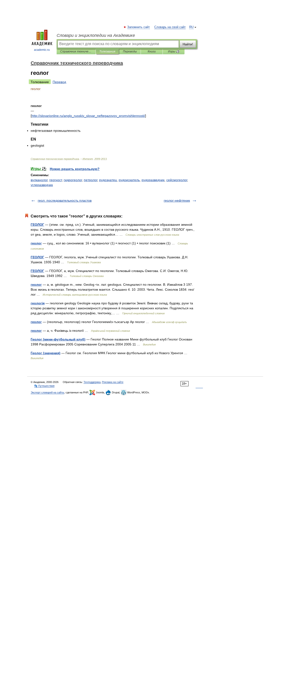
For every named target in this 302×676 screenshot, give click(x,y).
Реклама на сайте (112, 382)
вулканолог (39, 180)
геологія (38, 303)
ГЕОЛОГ (37, 224)
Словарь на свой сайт (170, 27)
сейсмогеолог (176, 180)
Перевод (59, 82)
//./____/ (88, 116)
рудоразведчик (153, 180)
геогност (55, 180)
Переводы (130, 51)
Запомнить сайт (139, 27)
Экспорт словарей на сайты (47, 392)
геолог (36, 243)
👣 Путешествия (44, 385)
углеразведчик (42, 185)
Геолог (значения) (45, 353)
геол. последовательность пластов (65, 200)
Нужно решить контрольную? (75, 169)
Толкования (107, 51)
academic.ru (42, 49)
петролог (90, 180)
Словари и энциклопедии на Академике (96, 35)
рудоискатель (129, 180)
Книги (152, 51)
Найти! (188, 44)
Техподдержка (92, 382)
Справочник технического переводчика (76, 51)
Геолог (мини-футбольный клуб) (58, 339)
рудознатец (108, 180)
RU (191, 27)
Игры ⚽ (174, 51)
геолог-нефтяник (177, 200)
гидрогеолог (73, 180)
